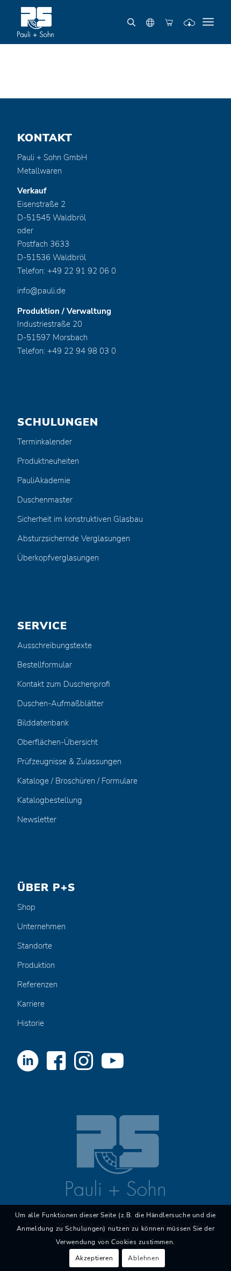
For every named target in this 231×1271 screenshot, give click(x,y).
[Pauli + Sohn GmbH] (95, 22)
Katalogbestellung (49, 800)
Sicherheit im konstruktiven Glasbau (80, 519)
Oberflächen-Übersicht (57, 742)
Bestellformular (44, 664)
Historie (30, 1023)
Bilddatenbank (43, 722)
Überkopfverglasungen (58, 557)
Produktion (36, 965)
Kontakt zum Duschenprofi (63, 684)
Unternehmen (41, 926)
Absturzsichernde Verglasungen (73, 538)
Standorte (34, 945)
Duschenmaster (45, 499)
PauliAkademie (43, 480)
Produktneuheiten (48, 461)
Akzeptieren (94, 1258)
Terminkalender (44, 441)
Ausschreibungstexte (54, 645)
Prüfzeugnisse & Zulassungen (69, 761)
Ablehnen (143, 1258)
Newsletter (36, 819)
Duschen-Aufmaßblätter (60, 703)
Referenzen (37, 984)
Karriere (31, 1004)
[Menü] (208, 22)
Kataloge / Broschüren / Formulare (77, 780)
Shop (26, 907)
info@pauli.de (41, 290)
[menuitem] (208, 22)
